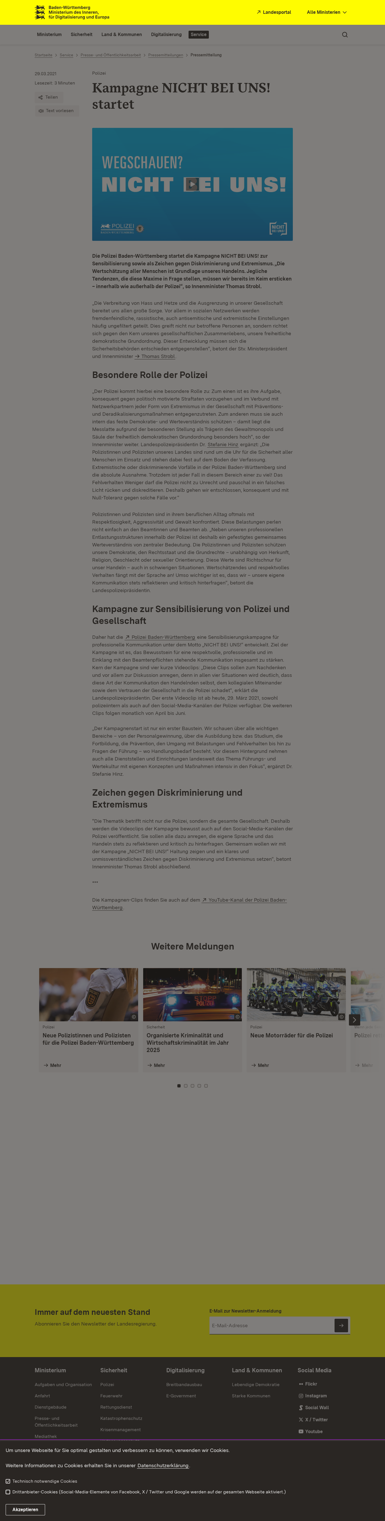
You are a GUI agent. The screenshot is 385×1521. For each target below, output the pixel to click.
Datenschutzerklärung (163, 1465)
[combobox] (327, 12)
